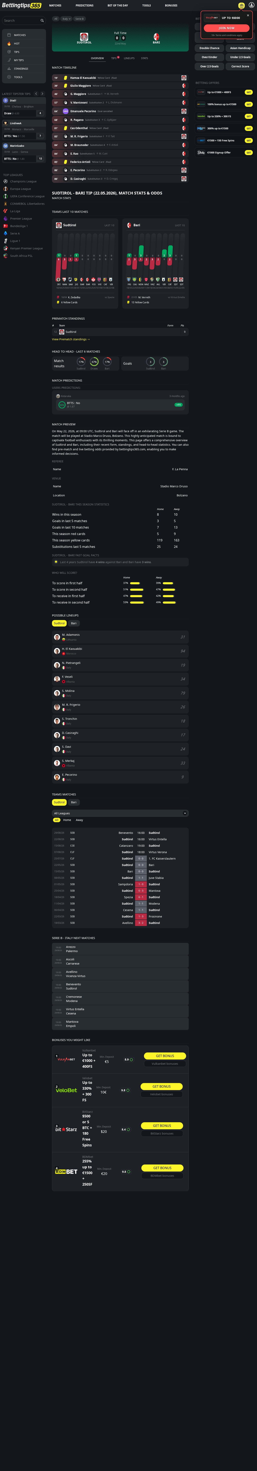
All (55, 19)
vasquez (15, 145)
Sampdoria (125, 884)
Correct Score (240, 66)
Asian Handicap (240, 48)
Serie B (79, 19)
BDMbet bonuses (162, 1176)
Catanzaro (126, 845)
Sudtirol (154, 832)
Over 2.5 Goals (209, 66)
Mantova (154, 890)
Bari (151, 865)
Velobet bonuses (161, 1094)
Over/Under (209, 57)
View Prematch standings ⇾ (71, 339)
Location (59, 495)
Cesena (128, 910)
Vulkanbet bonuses (165, 1064)
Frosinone (155, 916)
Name (57, 469)
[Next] (42, 93)
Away (79, 820)
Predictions (84, 5)
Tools (146, 5)
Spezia (128, 897)
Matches (55, 5)
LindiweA (15, 100)
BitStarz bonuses (162, 1133)
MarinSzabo (17, 123)
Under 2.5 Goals (240, 57)
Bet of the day (118, 5)
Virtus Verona (158, 852)
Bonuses (171, 5)
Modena (154, 903)
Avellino (127, 923)
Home (67, 820)
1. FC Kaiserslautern (162, 858)
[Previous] (36, 93)
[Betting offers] (241, 6)
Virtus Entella (158, 839)
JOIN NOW (227, 28)
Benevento (126, 832)
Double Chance (209, 48)
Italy (65, 19)
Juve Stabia (156, 878)
